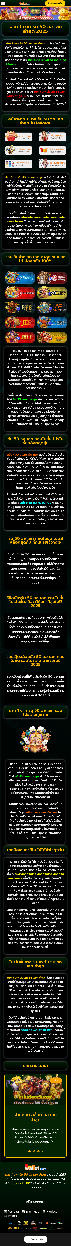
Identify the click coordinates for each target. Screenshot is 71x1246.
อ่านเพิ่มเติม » (35, 1151)
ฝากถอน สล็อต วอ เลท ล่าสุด (35, 1117)
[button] (3, 3)
